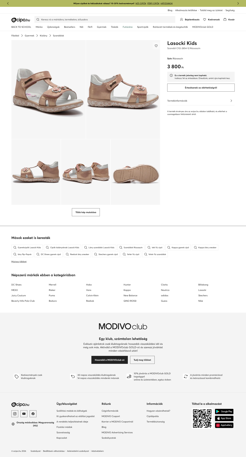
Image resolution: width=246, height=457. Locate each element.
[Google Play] (224, 411)
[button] (48, 89)
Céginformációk (110, 410)
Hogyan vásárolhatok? (158, 410)
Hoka (89, 284)
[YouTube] (23, 413)
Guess (164, 300)
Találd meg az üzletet (211, 10)
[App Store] (224, 418)
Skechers (203, 295)
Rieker (52, 290)
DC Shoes (16, 284)
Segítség (230, 10)
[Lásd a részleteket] (231, 100)
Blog (170, 10)
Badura (53, 300)
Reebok (90, 300)
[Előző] (8, 3)
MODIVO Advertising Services (117, 432)
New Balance (130, 295)
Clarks (164, 284)
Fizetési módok (64, 427)
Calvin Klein (92, 295)
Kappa (127, 290)
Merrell (52, 284)
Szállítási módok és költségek (72, 410)
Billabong (203, 284)
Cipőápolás (153, 416)
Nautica (165, 290)
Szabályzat (36, 451)
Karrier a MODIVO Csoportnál (117, 421)
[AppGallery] (224, 425)
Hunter (127, 284)
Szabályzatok (109, 437)
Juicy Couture (18, 295)
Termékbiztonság (156, 421)
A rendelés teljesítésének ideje (72, 421)
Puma (52, 295)
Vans (88, 290)
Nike (200, 300)
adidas (164, 295)
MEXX (14, 290)
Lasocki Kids (182, 43)
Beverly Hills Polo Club (23, 300)
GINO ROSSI (130, 300)
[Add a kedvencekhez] (156, 45)
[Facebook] (33, 413)
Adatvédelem (97, 451)
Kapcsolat (62, 437)
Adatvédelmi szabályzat (78, 451)
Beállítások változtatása (53, 451)
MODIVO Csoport (111, 416)
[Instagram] (14, 413)
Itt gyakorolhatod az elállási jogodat (76, 416)
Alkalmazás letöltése (186, 10)
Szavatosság (63, 432)
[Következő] (238, 3)
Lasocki (202, 290)
